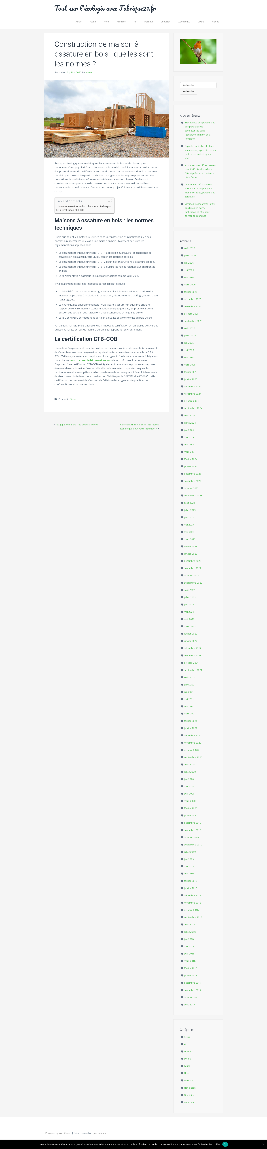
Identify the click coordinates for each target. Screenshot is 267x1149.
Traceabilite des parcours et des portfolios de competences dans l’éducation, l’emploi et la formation (200, 130)
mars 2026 (190, 284)
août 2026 (189, 248)
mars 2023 (190, 539)
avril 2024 (189, 444)
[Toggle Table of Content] (107, 201)
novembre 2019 (192, 830)
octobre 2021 (191, 662)
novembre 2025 (192, 306)
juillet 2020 (190, 771)
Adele (88, 72)
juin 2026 (189, 262)
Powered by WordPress (58, 1132)
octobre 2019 (191, 837)
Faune (93, 21)
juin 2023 (189, 517)
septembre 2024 (193, 408)
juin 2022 (189, 604)
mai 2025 (189, 350)
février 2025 (190, 371)
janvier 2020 (190, 815)
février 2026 (190, 291)
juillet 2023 (190, 510)
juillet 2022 (190, 597)
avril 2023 (189, 531)
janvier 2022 (190, 640)
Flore (106, 21)
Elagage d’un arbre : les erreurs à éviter (77, 424)
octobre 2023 (191, 488)
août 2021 (189, 677)
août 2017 (189, 1004)
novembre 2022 (192, 568)
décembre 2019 (192, 822)
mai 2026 (189, 269)
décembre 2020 (192, 735)
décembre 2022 (192, 560)
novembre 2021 (192, 655)
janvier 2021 (190, 728)
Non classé (190, 1087)
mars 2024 (190, 451)
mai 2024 (189, 437)
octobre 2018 (191, 909)
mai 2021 (189, 699)
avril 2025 (189, 357)
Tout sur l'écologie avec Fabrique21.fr (105, 8)
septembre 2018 (193, 917)
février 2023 (190, 546)
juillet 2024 (190, 422)
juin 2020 (189, 779)
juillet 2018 (190, 931)
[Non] (263, 1144)
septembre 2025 (193, 320)
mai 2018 (189, 946)
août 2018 (189, 924)
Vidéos (215, 21)
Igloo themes (99, 1132)
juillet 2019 (190, 851)
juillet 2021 (190, 684)
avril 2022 (189, 619)
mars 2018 (190, 960)
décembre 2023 (192, 473)
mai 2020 (189, 786)
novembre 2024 (192, 393)
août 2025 (189, 328)
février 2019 (190, 880)
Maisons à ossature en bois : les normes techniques (84, 206)
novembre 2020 (192, 742)
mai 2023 (189, 524)
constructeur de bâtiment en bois (91, 360)
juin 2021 (189, 691)
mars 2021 (190, 713)
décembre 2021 (192, 648)
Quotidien (165, 21)
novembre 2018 (192, 902)
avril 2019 (189, 873)
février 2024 (190, 459)
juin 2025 (189, 342)
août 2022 (189, 589)
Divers (201, 21)
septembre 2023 (193, 495)
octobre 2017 (191, 997)
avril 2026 (189, 277)
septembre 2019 (193, 844)
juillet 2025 (190, 335)
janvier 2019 (190, 888)
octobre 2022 (191, 575)
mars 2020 (190, 800)
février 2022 (190, 633)
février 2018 (190, 968)
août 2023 (189, 502)
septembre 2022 (193, 582)
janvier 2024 (190, 466)
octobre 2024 (191, 400)
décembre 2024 (192, 386)
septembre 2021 (193, 670)
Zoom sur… (184, 21)
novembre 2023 (192, 480)
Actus (79, 21)
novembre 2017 (192, 989)
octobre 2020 (191, 749)
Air (135, 21)
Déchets (148, 21)
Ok (225, 1144)
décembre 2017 (192, 982)
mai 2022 (189, 611)
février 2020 (190, 808)
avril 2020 (189, 793)
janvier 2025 (190, 379)
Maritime (121, 21)
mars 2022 (190, 626)
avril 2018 (189, 953)
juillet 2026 (190, 255)
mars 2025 (190, 364)
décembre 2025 (192, 299)
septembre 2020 (193, 757)
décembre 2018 (192, 895)
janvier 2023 (190, 553)
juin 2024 (189, 429)
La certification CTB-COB (71, 209)
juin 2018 (189, 939)
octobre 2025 (191, 313)
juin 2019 (189, 859)
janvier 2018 (190, 975)
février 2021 (190, 720)
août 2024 (189, 415)
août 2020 (189, 764)
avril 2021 (189, 706)
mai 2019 (189, 866)
